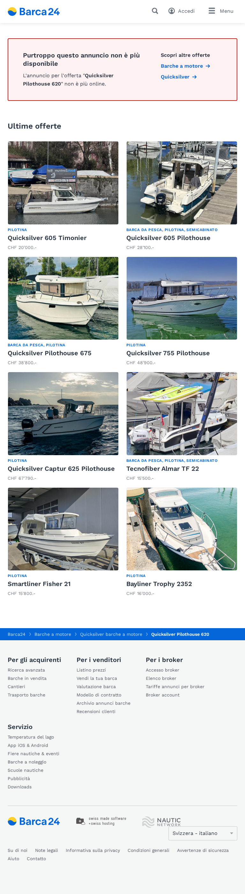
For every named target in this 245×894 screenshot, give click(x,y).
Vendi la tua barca (97, 678)
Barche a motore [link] (182, 66)
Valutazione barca (96, 686)
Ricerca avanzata (26, 669)
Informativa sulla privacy (93, 850)
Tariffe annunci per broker (175, 686)
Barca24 (17, 634)
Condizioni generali (148, 850)
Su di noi (17, 850)
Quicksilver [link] (175, 77)
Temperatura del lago (31, 737)
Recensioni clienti (96, 711)
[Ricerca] (156, 11)
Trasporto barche (26, 694)
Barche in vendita (27, 678)
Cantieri (16, 686)
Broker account (163, 694)
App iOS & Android (28, 745)
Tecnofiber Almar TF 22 (162, 468)
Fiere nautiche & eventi (33, 753)
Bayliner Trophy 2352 (159, 584)
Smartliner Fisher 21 (39, 584)
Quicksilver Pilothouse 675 (50, 353)
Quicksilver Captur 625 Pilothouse (61, 468)
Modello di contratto (99, 694)
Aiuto (13, 858)
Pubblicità (19, 778)
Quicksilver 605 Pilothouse (168, 238)
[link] (63, 196)
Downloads (20, 786)
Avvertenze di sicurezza (203, 850)
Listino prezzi (91, 669)
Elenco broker (161, 678)
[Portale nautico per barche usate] (39, 11)
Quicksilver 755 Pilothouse (168, 353)
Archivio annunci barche (103, 703)
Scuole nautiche (25, 770)
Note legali (46, 850)
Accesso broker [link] (162, 669)
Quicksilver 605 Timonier (47, 238)
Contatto (36, 858)
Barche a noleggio (27, 761)
